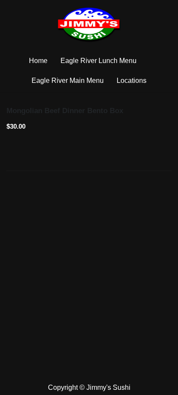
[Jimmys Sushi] (89, 24)
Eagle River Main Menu (68, 80)
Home (38, 60)
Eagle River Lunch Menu (98, 60)
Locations (131, 80)
